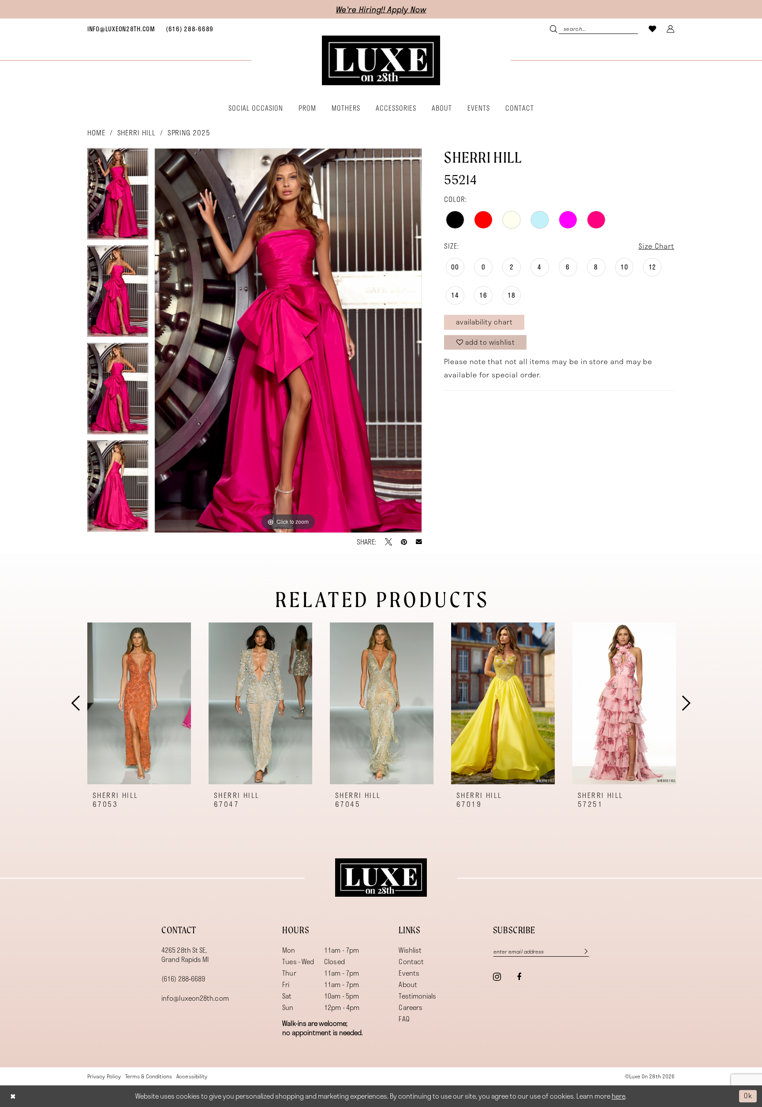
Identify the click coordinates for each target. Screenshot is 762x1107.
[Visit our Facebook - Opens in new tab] (519, 977)
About (408, 984)
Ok (748, 1096)
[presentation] (139, 703)
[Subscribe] (581, 951)
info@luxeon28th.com (195, 998)
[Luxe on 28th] (381, 877)
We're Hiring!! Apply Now (381, 9)
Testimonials (417, 996)
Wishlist (410, 950)
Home (96, 132)
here (618, 1096)
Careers (410, 1007)
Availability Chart (484, 322)
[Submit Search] (554, 28)
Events (409, 973)
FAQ (404, 1019)
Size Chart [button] (656, 245)
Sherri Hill (136, 132)
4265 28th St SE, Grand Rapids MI (185, 955)
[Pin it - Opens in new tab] (404, 541)
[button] (670, 28)
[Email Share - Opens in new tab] (419, 542)
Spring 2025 (189, 132)
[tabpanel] (117, 197)
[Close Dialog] (13, 1096)
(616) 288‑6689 (183, 978)
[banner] (381, 61)
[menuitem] (121, 29)
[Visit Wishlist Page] (652, 28)
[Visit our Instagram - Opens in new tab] (497, 976)
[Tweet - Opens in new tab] (388, 541)
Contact (411, 961)
